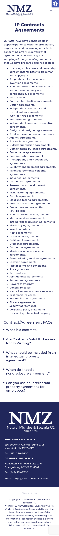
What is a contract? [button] (22, 330)
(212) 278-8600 (19, 453)
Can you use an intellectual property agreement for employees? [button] (28, 386)
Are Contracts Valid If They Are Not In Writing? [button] (30, 341)
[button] (55, 3)
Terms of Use (29, 493)
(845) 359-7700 (19, 472)
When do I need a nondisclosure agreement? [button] (28, 372)
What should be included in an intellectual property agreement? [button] (31, 356)
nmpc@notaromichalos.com (31, 478)
